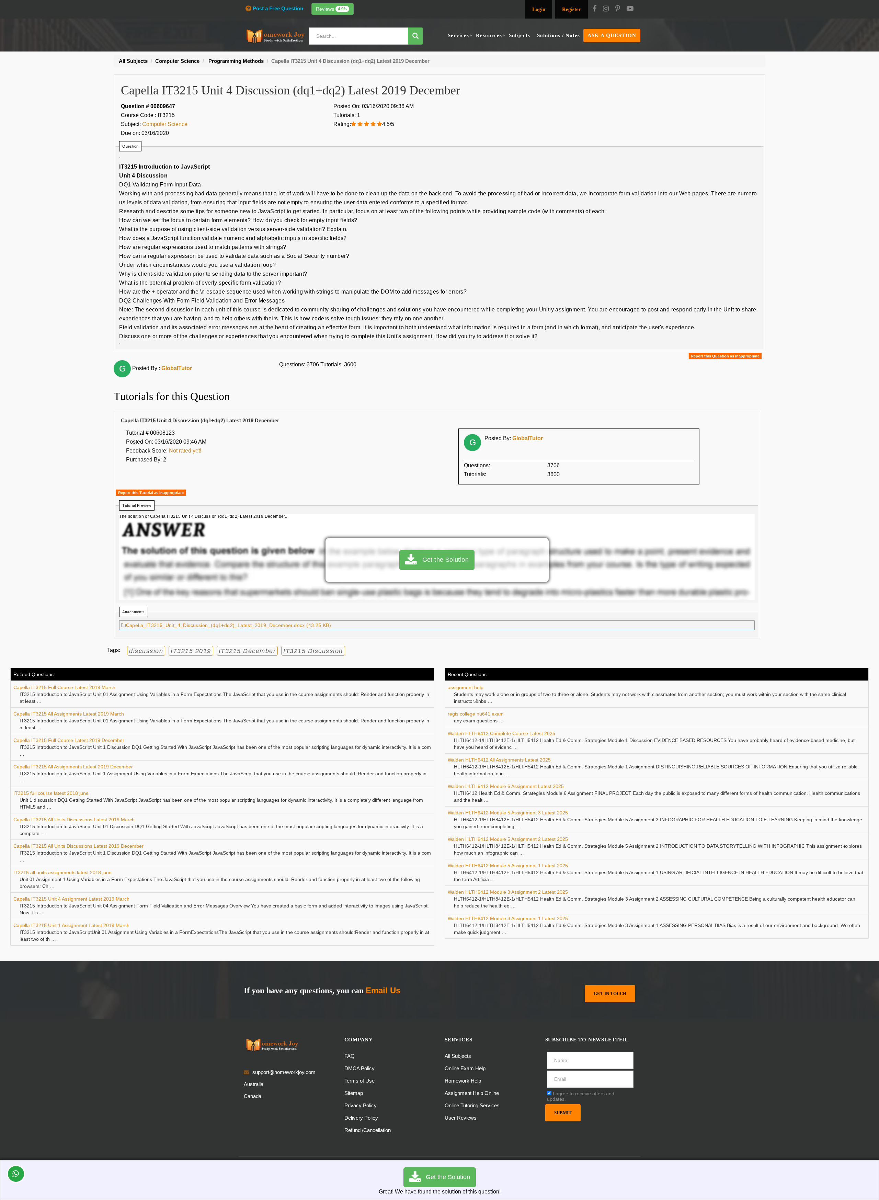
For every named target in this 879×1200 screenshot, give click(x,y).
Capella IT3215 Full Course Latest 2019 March (64, 687)
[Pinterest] (618, 9)
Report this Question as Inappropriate (725, 356)
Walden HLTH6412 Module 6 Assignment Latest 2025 (506, 786)
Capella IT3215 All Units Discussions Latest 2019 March (74, 819)
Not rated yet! (185, 451)
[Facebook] (594, 9)
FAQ (349, 1056)
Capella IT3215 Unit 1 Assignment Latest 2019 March (71, 925)
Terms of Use (359, 1081)
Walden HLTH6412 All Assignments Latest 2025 (499, 760)
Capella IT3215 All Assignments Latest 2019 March (68, 714)
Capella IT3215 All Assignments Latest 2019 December (73, 766)
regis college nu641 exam (476, 714)
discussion (146, 651)
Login (538, 9)
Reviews (331, 9)
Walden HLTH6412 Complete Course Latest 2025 (501, 733)
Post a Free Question (278, 8)
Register (571, 9)
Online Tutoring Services (472, 1105)
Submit (563, 1112)
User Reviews (461, 1118)
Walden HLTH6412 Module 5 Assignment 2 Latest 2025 (508, 839)
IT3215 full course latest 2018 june (51, 793)
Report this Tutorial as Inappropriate (151, 493)
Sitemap (353, 1093)
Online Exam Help (465, 1068)
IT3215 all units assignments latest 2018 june (62, 872)
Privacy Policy (360, 1105)
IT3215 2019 (191, 651)
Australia (253, 1084)
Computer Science (164, 124)
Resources (489, 35)
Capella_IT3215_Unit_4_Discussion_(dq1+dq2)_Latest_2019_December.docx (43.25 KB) (228, 625)
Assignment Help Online (472, 1093)
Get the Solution (442, 559)
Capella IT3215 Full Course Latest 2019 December (68, 740)
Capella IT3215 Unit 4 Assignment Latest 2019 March (71, 899)
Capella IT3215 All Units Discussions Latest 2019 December (78, 846)
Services (458, 35)
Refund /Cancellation (367, 1130)
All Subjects (458, 1056)
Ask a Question (611, 35)
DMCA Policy (359, 1068)
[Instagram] (605, 9)
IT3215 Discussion (313, 651)
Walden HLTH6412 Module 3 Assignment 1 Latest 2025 (508, 918)
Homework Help (463, 1081)
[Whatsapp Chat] (16, 1174)
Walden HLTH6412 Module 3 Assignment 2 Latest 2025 (508, 892)
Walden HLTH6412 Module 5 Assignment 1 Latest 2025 (508, 865)
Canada (252, 1096)
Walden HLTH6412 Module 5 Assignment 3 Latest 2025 (508, 812)
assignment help (465, 687)
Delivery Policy (361, 1118)
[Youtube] (630, 9)
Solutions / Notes (558, 35)
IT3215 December (247, 651)
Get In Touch (610, 993)
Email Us (383, 990)
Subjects (519, 35)
